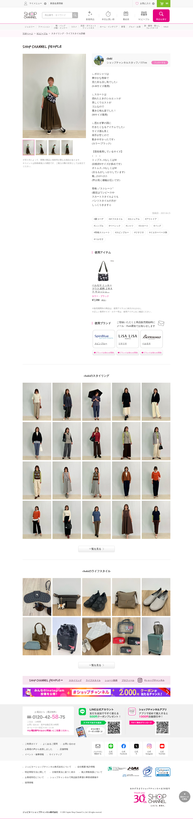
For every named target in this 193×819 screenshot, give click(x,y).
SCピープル (42, 34)
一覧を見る (95, 549)
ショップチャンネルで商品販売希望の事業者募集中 (74, 777)
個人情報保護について (91, 772)
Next (83, 96)
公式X (136, 753)
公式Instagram (149, 753)
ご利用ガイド (31, 744)
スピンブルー (122, 232)
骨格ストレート (102, 232)
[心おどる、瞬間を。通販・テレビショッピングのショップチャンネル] (30, 15)
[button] (162, 772)
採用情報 (29, 782)
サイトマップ (55, 754)
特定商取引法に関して (35, 772)
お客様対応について (34, 777)
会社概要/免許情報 (86, 767)
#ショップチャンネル (154, 680)
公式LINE (111, 753)
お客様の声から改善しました (38, 749)
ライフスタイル (93, 680)
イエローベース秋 (158, 232)
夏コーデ (99, 219)
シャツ (130, 226)
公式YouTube (162, 753)
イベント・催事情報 (34, 754)
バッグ (158, 226)
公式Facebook (123, 753)
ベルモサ (99, 239)
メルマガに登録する (97, 753)
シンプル (99, 226)
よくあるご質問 (50, 744)
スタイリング (75, 680)
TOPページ (28, 34)
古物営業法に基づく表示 (63, 772)
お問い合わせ (69, 744)
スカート (144, 226)
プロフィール (128, 680)
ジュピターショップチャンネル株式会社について (48, 767)
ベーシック (115, 226)
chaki (109, 58)
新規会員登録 (56, 3)
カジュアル (134, 219)
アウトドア (151, 219)
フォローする (159, 62)
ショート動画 (111, 680)
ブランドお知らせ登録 (105, 353)
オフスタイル (116, 219)
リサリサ (139, 232)
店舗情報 (64, 749)
